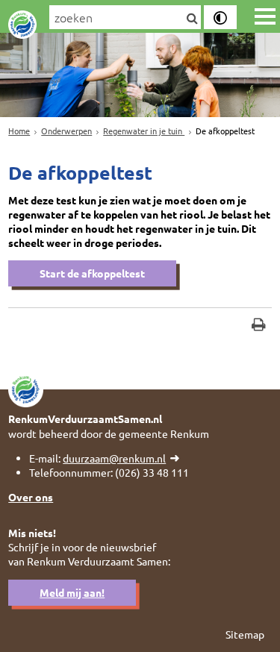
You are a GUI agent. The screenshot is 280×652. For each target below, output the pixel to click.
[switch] (220, 17)
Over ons (30, 497)
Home (19, 131)
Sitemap (244, 634)
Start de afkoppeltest (92, 273)
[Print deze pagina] (258, 326)
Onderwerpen (66, 131)
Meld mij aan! (72, 592)
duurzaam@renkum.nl (114, 458)
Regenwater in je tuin (143, 131)
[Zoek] (191, 19)
